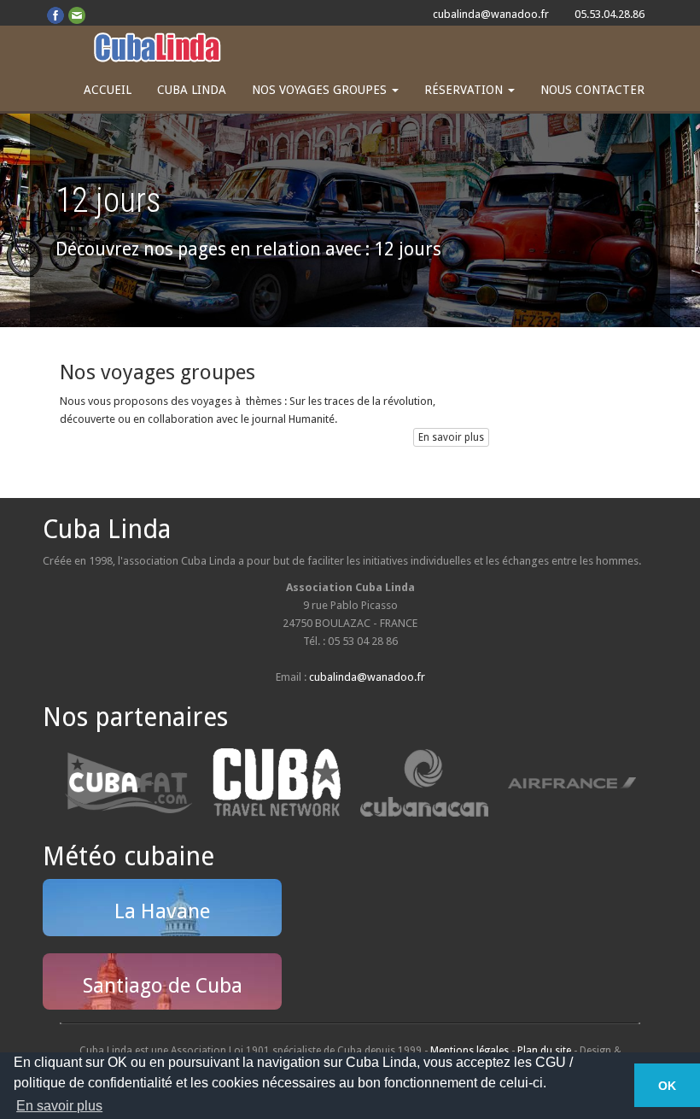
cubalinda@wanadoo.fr (491, 14)
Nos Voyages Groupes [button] (321, 90)
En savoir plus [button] (59, 1105)
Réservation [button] (465, 90)
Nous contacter (592, 90)
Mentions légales (469, 1051)
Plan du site (544, 1051)
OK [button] (667, 1086)
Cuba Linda (191, 90)
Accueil (107, 90)
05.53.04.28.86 (610, 14)
